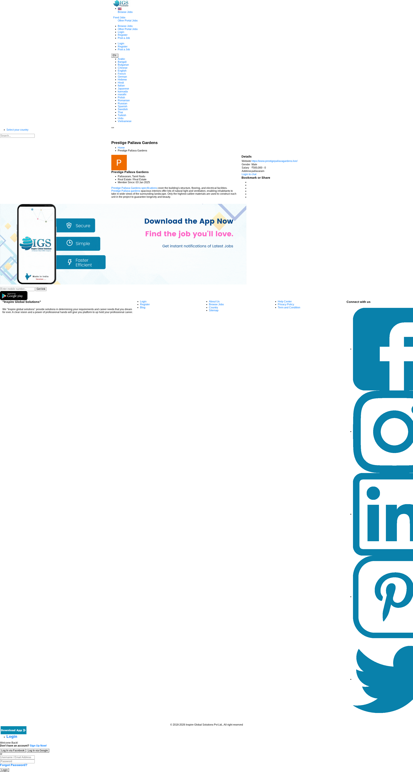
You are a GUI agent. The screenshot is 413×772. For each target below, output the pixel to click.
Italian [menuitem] (121, 85)
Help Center (285, 301)
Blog (142, 307)
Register (122, 35)
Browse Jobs (125, 12)
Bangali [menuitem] (122, 61)
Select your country (17, 129)
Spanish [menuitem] (122, 106)
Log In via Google (38, 750)
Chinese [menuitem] (122, 67)
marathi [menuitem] (122, 94)
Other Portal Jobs (128, 20)
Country (213, 307)
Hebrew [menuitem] (122, 79)
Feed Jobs (119, 17)
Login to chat (249, 174)
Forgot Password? (13, 765)
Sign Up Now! (38, 745)
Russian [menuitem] (122, 103)
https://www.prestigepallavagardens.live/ (274, 161)
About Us (214, 301)
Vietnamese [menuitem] (124, 121)
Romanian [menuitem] (124, 100)
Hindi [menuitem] (121, 82)
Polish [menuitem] (121, 97)
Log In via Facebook (13, 750)
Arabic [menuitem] (121, 59)
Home (121, 147)
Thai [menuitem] (120, 112)
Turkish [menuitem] (122, 115)
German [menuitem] (122, 76)
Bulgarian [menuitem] (123, 64)
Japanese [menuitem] (123, 88)
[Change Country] (120, 8)
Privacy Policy (286, 304)
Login (121, 32)
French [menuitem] (122, 73)
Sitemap (213, 310)
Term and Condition (289, 307)
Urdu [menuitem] (120, 118)
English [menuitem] (122, 70)
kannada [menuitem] (123, 91)
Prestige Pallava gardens (125, 190)
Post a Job (124, 38)
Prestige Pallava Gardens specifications (134, 188)
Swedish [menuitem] (123, 109)
